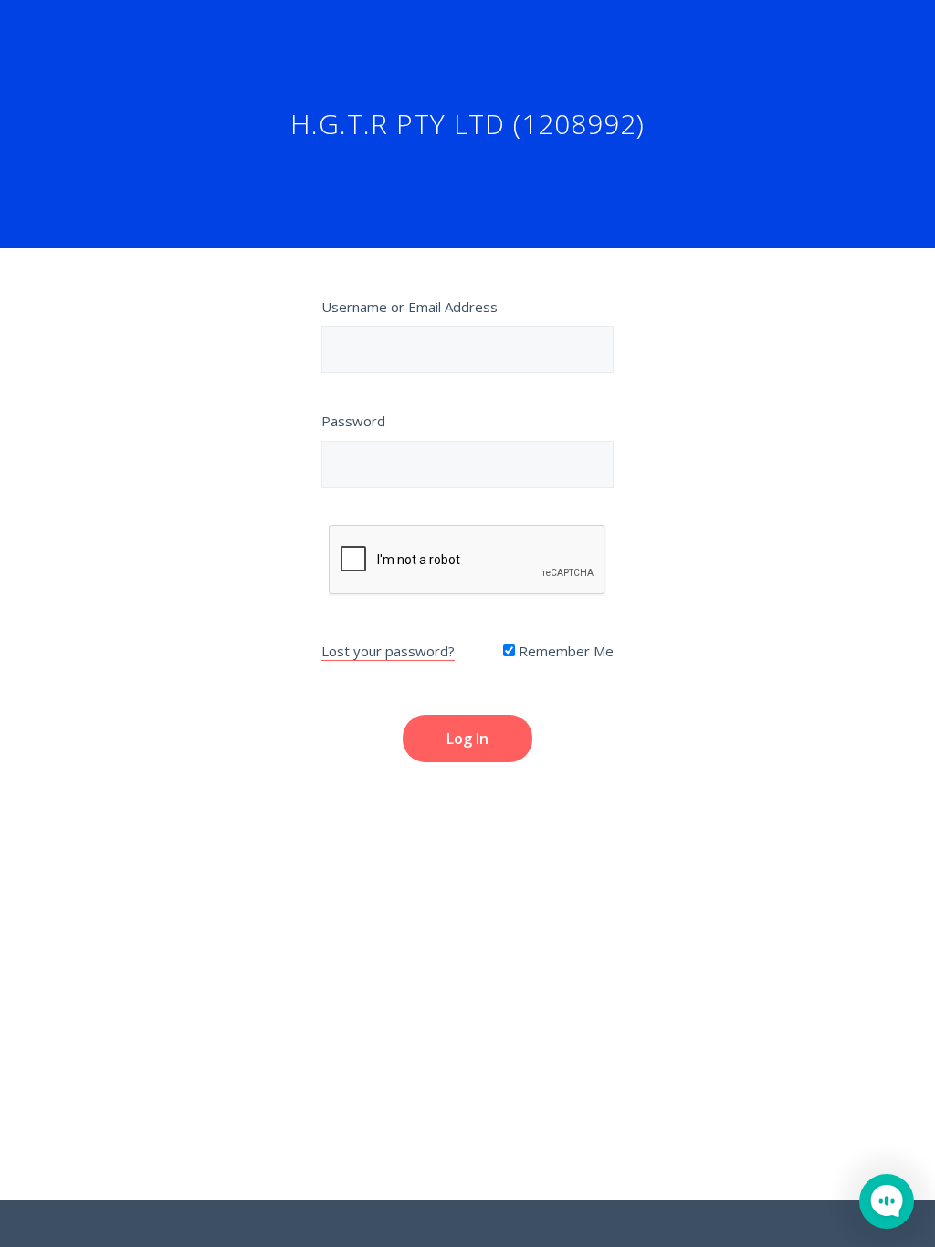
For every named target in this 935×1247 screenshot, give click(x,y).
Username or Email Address (409, 307)
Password (353, 421)
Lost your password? (388, 651)
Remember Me (564, 651)
